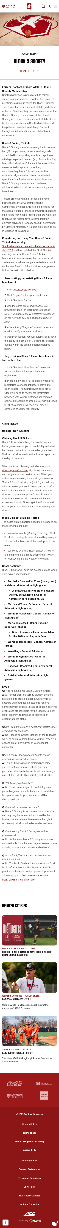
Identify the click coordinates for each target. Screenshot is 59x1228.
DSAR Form (29, 1187)
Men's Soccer (9, 949)
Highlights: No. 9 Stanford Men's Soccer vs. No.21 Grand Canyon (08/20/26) (27, 953)
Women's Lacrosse (12, 996)
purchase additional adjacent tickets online (25, 771)
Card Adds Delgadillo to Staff (17, 1053)
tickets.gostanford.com (25, 289)
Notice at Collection (29, 1204)
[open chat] (54, 1223)
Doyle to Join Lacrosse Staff (16, 999)
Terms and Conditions (29, 1178)
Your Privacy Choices (29, 1195)
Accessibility (30, 1150)
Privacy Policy (30, 1124)
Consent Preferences (29, 1169)
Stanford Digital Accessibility (30, 1141)
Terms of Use (29, 1133)
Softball (7, 1049)
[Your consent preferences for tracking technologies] (5, 1222)
